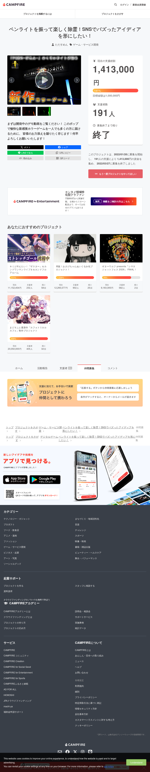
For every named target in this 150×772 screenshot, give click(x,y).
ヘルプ (78, 666)
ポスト (27, 147)
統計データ (80, 628)
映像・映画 (80, 541)
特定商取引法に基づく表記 (88, 702)
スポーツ (79, 535)
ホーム (19, 368)
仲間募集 (89, 368)
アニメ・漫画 (10, 535)
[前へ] (11, 80)
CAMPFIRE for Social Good (17, 666)
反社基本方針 (81, 713)
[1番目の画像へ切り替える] (14, 111)
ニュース (79, 661)
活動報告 (42, 368)
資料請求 (8, 591)
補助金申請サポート (13, 711)
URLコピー (65, 152)
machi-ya (8, 706)
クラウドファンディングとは (18, 616)
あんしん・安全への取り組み (89, 655)
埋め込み (27, 158)
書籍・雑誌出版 (82, 546)
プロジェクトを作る (13, 585)
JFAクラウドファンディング (17, 700)
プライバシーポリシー (86, 697)
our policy (108, 766)
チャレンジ (80, 529)
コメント (113, 368)
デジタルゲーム (49, 436)
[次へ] (77, 80)
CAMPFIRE (9, 649)
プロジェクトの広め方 (15, 628)
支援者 (66, 368)
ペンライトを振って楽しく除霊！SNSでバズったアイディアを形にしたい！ (98, 429)
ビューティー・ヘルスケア (88, 552)
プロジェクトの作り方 (15, 622)
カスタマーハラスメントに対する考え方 (95, 719)
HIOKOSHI (9, 694)
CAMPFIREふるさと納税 (16, 683)
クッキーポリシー (84, 725)
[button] (113, 201)
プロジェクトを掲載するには (37, 13)
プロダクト (9, 524)
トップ (10, 427)
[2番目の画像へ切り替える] (29, 111)
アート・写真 (10, 558)
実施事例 (79, 622)
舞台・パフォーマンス (86, 558)
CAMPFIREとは (83, 649)
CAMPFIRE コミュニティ (16, 655)
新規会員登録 (139, 4)
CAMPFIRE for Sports (14, 678)
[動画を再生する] (44, 80)
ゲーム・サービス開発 (86, 44)
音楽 (77, 524)
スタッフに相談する (85, 585)
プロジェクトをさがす (26, 429)
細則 (77, 691)
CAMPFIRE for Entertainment (18, 672)
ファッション (10, 541)
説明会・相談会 (82, 611)
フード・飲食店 (11, 529)
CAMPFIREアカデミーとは (17, 611)
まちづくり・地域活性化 (87, 518)
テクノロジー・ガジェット (17, 518)
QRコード (65, 158)
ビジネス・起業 (11, 552)
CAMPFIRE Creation (14, 661)
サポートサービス (84, 616)
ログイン (124, 4)
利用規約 (79, 685)
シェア (64, 147)
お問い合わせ (81, 672)
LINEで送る (27, 152)
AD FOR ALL (10, 689)
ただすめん (61, 44)
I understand (136, 762)
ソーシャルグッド (12, 563)
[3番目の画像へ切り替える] (44, 111)
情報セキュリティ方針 (86, 708)
